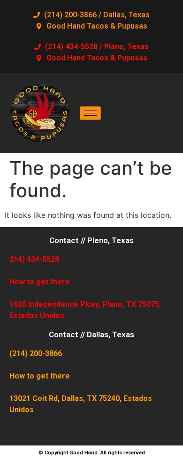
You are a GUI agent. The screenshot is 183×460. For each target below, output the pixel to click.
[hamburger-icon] (90, 113)
